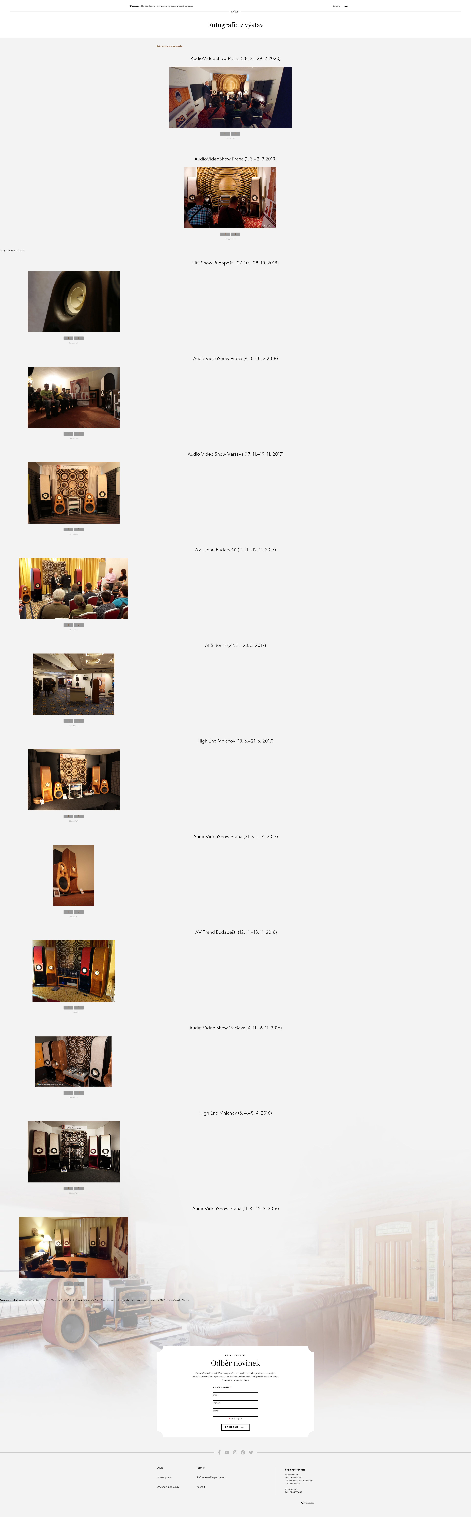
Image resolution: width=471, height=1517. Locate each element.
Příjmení (216, 1403)
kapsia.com (310, 1503)
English (336, 6)
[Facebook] (218, 1452)
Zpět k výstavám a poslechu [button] (169, 46)
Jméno (216, 1395)
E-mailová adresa (222, 1387)
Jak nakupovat (164, 1477)
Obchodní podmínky (168, 1487)
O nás (160, 1468)
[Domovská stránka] (235, 8)
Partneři (200, 1468)
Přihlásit (235, 1427)
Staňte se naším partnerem (211, 1477)
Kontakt (200, 1487)
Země (215, 1411)
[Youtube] (227, 1452)
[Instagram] (235, 1452)
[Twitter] (252, 1452)
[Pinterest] (243, 1452)
